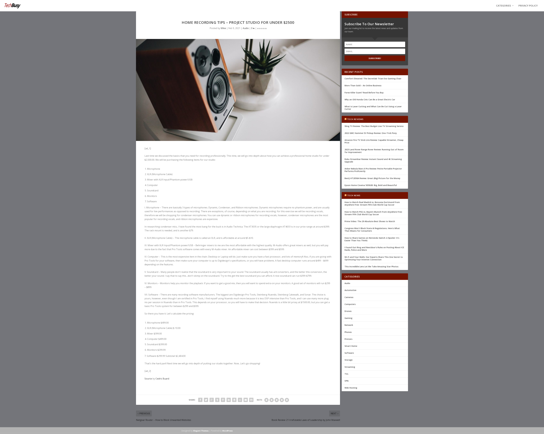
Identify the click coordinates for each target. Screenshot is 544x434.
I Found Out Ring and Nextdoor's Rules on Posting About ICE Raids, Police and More (374, 248)
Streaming (350, 367)
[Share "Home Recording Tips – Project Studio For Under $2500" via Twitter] (206, 400)
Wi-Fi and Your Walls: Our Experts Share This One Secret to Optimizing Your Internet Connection (374, 258)
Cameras (349, 297)
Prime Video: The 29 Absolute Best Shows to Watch (370, 221)
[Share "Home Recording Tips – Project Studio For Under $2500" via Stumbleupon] (240, 400)
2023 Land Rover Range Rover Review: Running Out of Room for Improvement (374, 150)
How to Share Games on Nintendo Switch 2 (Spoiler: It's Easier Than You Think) (372, 239)
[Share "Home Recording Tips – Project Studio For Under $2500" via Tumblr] (217, 400)
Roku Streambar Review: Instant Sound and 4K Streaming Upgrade (373, 160)
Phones (348, 332)
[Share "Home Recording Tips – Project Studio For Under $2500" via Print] (251, 400)
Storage (348, 360)
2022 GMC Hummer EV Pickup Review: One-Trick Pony (371, 133)
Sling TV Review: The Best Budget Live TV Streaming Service (374, 126)
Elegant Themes (201, 430)
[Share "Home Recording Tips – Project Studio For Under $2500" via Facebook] (200, 400)
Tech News (353, 195)
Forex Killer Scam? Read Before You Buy (364, 92)
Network (349, 325)
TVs (346, 374)
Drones (348, 311)
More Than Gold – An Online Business (363, 85)
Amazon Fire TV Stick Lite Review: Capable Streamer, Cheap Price (374, 141)
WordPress (227, 430)
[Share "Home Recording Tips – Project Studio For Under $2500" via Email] (245, 400)
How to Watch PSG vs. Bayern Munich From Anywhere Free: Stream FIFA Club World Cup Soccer (373, 213)
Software (349, 353)
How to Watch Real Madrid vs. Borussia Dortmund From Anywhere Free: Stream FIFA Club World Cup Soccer (372, 203)
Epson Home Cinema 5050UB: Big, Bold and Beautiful (371, 185)
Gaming (348, 318)
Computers (350, 304)
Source (148, 378)
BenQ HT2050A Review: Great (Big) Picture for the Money (372, 178)
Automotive (350, 290)
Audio (246, 28)
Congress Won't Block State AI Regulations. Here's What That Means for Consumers (372, 229)
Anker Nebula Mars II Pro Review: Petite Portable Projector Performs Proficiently (373, 170)
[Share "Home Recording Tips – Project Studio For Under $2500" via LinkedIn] (228, 400)
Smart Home (351, 346)
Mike (223, 28)
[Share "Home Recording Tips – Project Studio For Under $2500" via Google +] (211, 400)
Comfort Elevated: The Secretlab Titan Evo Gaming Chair (373, 78)
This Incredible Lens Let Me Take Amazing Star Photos (371, 266)
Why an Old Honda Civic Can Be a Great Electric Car (370, 99)
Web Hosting (351, 387)
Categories (503, 6)
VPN (346, 380)
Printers (348, 339)
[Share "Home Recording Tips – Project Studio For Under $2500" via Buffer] (234, 400)
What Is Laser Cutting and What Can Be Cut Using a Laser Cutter (373, 107)
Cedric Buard (162, 378)
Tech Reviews (355, 119)
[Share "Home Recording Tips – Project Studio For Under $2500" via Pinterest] (223, 400)
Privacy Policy (528, 6)
